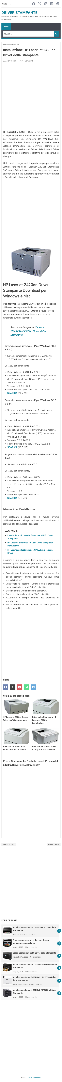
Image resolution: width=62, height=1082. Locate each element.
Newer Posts (8, 844)
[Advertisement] (31, 97)
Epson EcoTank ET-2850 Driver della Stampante (34, 953)
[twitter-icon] (39, 4)
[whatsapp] (26, 687)
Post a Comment (26, 61)
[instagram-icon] (46, 4)
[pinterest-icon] (58, 4)
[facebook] (5, 687)
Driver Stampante (19, 12)
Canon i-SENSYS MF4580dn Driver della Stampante (28, 331)
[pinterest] (19, 687)
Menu (6, 26)
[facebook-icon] (33, 4)
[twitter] (12, 687)
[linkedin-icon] (52, 4)
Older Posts (53, 844)
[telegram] (33, 687)
